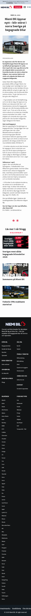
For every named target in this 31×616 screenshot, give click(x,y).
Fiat (3, 461)
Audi (3, 419)
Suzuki (3, 586)
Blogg (3, 382)
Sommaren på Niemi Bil (13, 279)
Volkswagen (5, 596)
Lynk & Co (4, 512)
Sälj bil (18, 349)
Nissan (3, 541)
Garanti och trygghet (22, 367)
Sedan (18, 416)
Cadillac (4, 432)
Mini (3, 531)
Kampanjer (18, 7)
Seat (3, 570)
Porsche (4, 554)
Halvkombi (19, 403)
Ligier (3, 509)
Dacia (3, 448)
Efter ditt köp (27, 608)
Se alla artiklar (15, 233)
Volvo (3, 599)
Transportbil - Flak (21, 429)
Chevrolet (4, 435)
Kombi (18, 406)
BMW (3, 426)
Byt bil (18, 346)
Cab (18, 400)
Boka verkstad (5, 364)
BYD (3, 429)
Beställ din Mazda (6, 349)
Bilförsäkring (20, 361)
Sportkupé (19, 422)
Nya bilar (4, 352)
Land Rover (5, 503)
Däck (18, 364)
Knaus (3, 496)
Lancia (3, 499)
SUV (18, 426)
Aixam (3, 406)
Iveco (3, 480)
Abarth (3, 400)
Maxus (3, 519)
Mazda (3, 522)
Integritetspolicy (5, 608)
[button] (14, 221)
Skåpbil (19, 419)
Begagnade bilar (6, 346)
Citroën (4, 442)
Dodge (3, 451)
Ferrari (3, 458)
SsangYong (5, 580)
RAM (3, 557)
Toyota (3, 592)
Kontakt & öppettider (22, 388)
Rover (3, 564)
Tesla (3, 589)
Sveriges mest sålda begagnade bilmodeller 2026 (14, 254)
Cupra (3, 445)
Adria (3, 403)
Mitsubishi (4, 535)
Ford (3, 464)
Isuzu (3, 477)
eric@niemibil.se (16, 210)
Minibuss (19, 410)
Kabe (3, 490)
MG (2, 528)
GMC (3, 467)
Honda (3, 470)
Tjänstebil (4, 355)
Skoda (3, 573)
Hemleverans (20, 371)
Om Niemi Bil (5, 373)
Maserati (4, 515)
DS (2, 454)
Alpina (3, 413)
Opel (3, 544)
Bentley (4, 422)
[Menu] (24, 7)
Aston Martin (5, 416)
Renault (4, 560)
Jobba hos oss (20, 379)
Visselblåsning (16, 608)
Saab (3, 567)
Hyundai (4, 474)
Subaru (4, 583)
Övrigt (18, 413)
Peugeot (4, 547)
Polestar (4, 551)
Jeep (3, 487)
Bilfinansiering (20, 358)
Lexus (3, 506)
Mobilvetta (4, 538)
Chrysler (4, 438)
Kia (2, 493)
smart (3, 576)
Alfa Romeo (5, 410)
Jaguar (3, 483)
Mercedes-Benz (6, 525)
